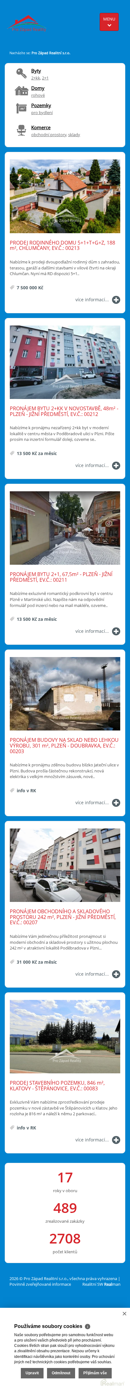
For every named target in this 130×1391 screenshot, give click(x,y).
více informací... (92, 300)
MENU (109, 19)
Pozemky (41, 105)
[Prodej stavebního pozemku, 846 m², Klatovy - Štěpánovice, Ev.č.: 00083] (65, 1037)
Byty (36, 70)
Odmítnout (61, 1373)
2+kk (35, 78)
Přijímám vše (95, 1373)
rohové (38, 95)
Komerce (40, 127)
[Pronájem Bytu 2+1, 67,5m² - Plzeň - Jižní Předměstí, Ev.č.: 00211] (65, 528)
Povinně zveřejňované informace (40, 1284)
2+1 (45, 78)
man (112, 1284)
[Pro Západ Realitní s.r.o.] (28, 20)
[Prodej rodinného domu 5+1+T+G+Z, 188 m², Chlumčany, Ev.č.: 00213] (65, 196)
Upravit (32, 1373)
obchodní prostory (48, 134)
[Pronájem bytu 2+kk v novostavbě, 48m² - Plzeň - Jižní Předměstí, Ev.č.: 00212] (65, 363)
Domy (37, 88)
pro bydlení (42, 112)
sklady (74, 134)
